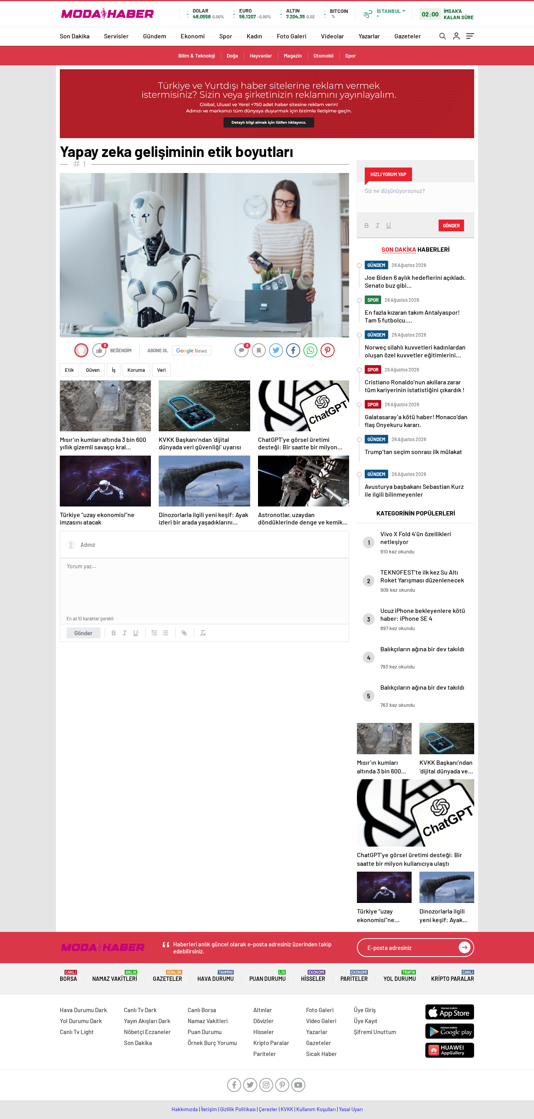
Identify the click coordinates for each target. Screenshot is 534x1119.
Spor (225, 36)
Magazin (293, 55)
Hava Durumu (215, 976)
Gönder (83, 632)
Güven (93, 370)
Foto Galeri (291, 36)
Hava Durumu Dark (83, 1009)
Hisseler (313, 976)
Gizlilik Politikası (238, 1109)
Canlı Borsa (202, 1009)
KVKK (287, 1109)
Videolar (332, 36)
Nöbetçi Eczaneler (147, 1031)
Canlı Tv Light (77, 1031)
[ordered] (154, 633)
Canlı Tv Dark (140, 1009)
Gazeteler (407, 36)
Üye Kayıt (366, 1020)
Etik (69, 370)
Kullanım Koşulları (316, 1109)
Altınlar (262, 1009)
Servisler (116, 36)
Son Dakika (75, 36)
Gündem (154, 36)
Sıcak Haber (321, 1053)
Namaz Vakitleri (114, 976)
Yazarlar (369, 36)
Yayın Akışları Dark (147, 1020)
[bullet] (165, 633)
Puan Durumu (267, 976)
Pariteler (354, 976)
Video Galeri (321, 1020)
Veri (161, 370)
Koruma (136, 370)
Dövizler (263, 1020)
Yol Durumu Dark (81, 1020)
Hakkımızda (185, 1109)
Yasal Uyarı (351, 1109)
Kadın (254, 36)
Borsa (68, 976)
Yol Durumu (399, 976)
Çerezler (268, 1109)
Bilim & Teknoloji (196, 55)
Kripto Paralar (452, 976)
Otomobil (323, 55)
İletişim (209, 1109)
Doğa (232, 55)
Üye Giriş (365, 1009)
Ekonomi (193, 36)
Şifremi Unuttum (375, 1031)
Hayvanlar (261, 55)
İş (113, 370)
